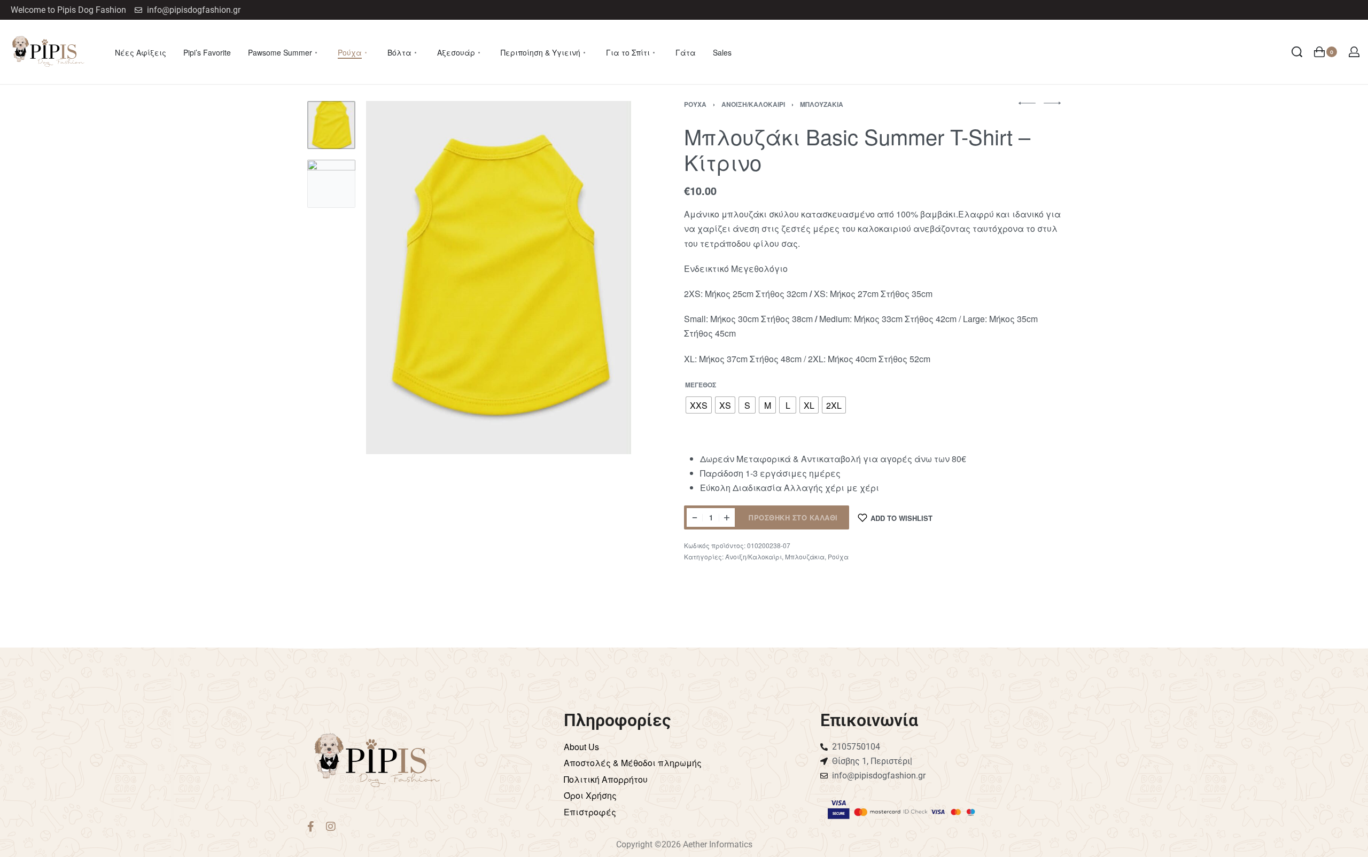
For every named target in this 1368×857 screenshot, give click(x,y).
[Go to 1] (331, 125)
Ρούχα (695, 104)
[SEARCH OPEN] (1297, 52)
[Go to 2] (331, 184)
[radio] (698, 405)
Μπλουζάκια (821, 104)
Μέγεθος (700, 385)
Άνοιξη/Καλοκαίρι (753, 104)
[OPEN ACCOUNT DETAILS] (1354, 52)
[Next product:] (1052, 103)
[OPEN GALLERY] (498, 277)
